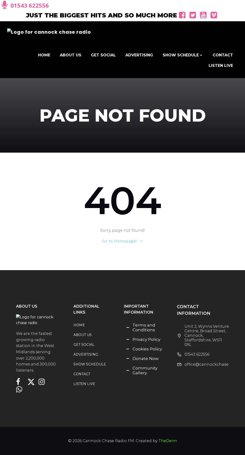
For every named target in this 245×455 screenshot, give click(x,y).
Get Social (103, 55)
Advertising (139, 55)
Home (44, 55)
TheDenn (167, 441)
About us (70, 55)
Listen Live (221, 65)
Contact (223, 55)
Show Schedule (181, 55)
